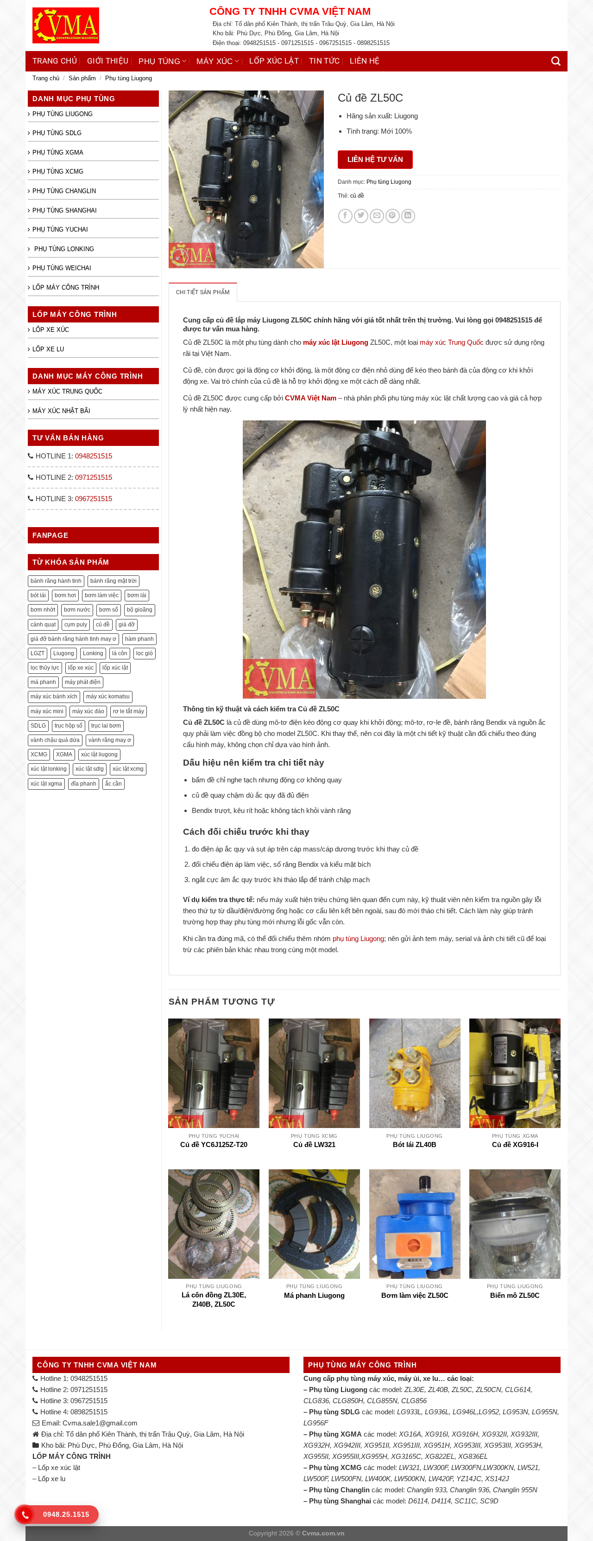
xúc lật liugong (99, 754)
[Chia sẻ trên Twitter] (361, 216)
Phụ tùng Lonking (63, 248)
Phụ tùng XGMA (57, 152)
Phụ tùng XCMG (57, 171)
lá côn (119, 653)
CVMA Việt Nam (310, 398)
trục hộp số (68, 725)
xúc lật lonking (49, 769)
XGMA (64, 754)
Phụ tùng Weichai (61, 267)
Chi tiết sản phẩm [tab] (203, 292)
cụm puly (75, 624)
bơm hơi (65, 595)
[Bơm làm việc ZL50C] (415, 1224)
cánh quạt (43, 624)
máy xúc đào (88, 711)
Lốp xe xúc (50, 329)
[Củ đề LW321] (314, 1073)
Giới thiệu (107, 61)
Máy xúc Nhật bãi (61, 410)
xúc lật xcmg (128, 769)
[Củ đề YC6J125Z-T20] (213, 1073)
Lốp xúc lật (274, 61)
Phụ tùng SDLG (57, 132)
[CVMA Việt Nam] (114, 25)
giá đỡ (127, 624)
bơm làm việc (102, 595)
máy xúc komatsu (108, 696)
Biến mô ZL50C (515, 1295)
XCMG (39, 754)
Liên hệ (364, 61)
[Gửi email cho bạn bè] (377, 216)
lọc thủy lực (45, 667)
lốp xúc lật (115, 667)
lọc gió (144, 653)
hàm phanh (139, 639)
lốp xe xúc (81, 667)
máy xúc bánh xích (54, 696)
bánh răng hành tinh (56, 581)
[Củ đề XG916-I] (515, 1073)
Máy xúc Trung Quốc (67, 391)
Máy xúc (214, 61)
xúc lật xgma (46, 783)
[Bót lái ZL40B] (415, 1073)
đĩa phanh (83, 783)
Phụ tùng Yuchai (60, 229)
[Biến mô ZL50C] (515, 1224)
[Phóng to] (179, 257)
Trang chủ (54, 61)
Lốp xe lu (48, 349)
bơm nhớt (43, 609)
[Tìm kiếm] (556, 61)
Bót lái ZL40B (414, 1144)
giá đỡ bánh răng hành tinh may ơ (73, 639)
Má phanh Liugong (314, 1295)
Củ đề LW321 (314, 1144)
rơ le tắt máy (128, 711)
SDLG (38, 725)
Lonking (93, 653)
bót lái (38, 595)
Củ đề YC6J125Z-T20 (213, 1144)
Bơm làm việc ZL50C (414, 1295)
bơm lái (136, 595)
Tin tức (324, 61)
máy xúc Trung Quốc (452, 342)
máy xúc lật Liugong (335, 342)
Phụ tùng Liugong (128, 78)
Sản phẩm (82, 78)
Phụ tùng (159, 61)
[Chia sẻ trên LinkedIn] (408, 216)
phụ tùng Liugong (358, 938)
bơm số (108, 609)
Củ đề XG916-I (515, 1144)
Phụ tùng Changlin (64, 190)
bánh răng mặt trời (113, 581)
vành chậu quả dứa (55, 740)
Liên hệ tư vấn (375, 159)
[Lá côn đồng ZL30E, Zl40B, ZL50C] (213, 1224)
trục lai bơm (106, 725)
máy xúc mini (47, 711)
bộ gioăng (139, 609)
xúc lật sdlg (90, 769)
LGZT (37, 653)
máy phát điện (83, 682)
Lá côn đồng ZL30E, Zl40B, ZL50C (214, 1299)
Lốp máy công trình (65, 287)
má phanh (43, 682)
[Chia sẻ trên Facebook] (345, 216)
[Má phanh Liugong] (314, 1224)
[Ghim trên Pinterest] (392, 216)
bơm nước (77, 609)
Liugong (63, 653)
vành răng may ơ (109, 740)
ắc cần (113, 783)
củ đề (103, 624)
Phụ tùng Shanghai (64, 210)
